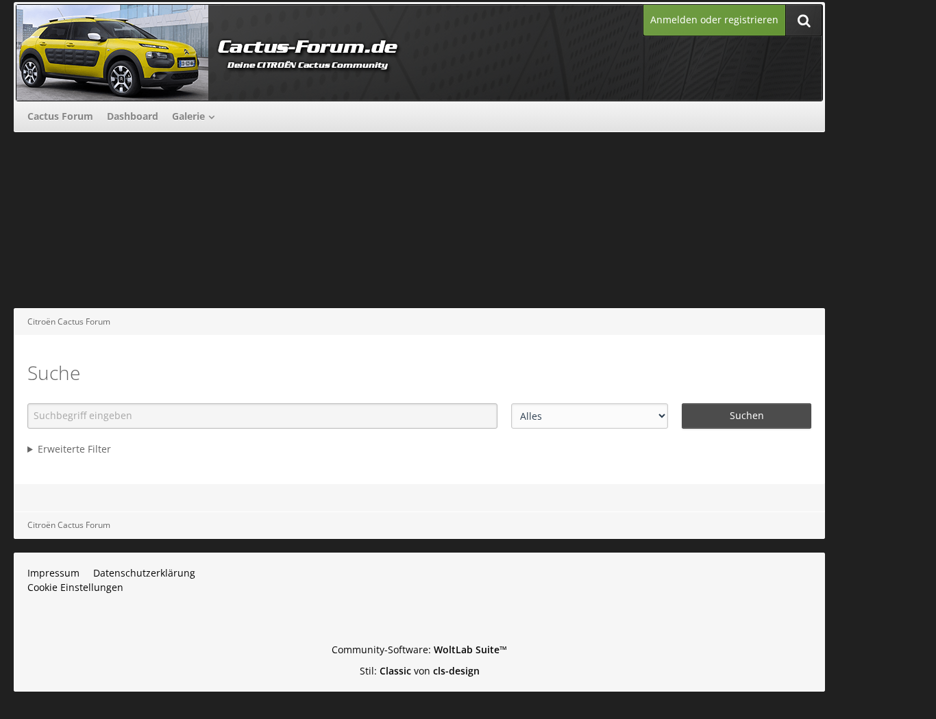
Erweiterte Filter (74, 448)
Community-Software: (419, 649)
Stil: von (420, 670)
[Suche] (804, 20)
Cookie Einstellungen (75, 587)
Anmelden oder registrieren (714, 19)
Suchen (747, 415)
